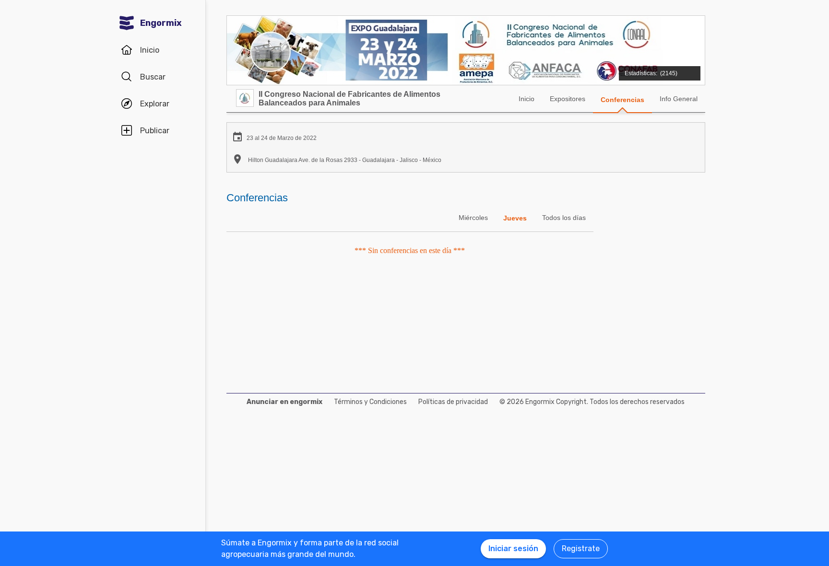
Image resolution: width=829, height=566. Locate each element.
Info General (679, 99)
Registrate (581, 548)
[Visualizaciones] (658, 68)
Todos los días (564, 217)
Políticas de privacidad (453, 402)
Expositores (567, 99)
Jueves (515, 218)
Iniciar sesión (513, 548)
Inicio (526, 99)
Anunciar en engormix (284, 402)
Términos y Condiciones (370, 402)
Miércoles (473, 217)
